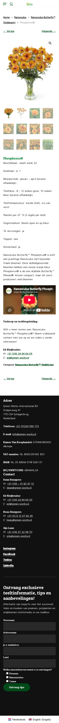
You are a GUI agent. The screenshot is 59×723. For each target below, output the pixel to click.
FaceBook (9, 554)
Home (6, 17)
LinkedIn (8, 565)
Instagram (9, 548)
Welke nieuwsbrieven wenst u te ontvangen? (27, 669)
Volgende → (49, 31)
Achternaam (9, 632)
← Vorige (8, 31)
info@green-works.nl (24, 434)
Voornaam (8, 620)
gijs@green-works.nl (18, 536)
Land (6, 657)
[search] (11, 4)
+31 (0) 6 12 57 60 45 (20, 515)
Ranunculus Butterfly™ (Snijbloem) (34, 364)
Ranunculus (20, 17)
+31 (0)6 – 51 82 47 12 (20, 483)
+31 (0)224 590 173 (27, 426)
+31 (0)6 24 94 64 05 (19, 353)
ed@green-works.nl (18, 357)
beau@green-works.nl (19, 519)
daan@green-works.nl (19, 487)
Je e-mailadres (11, 644)
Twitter (7, 559)
